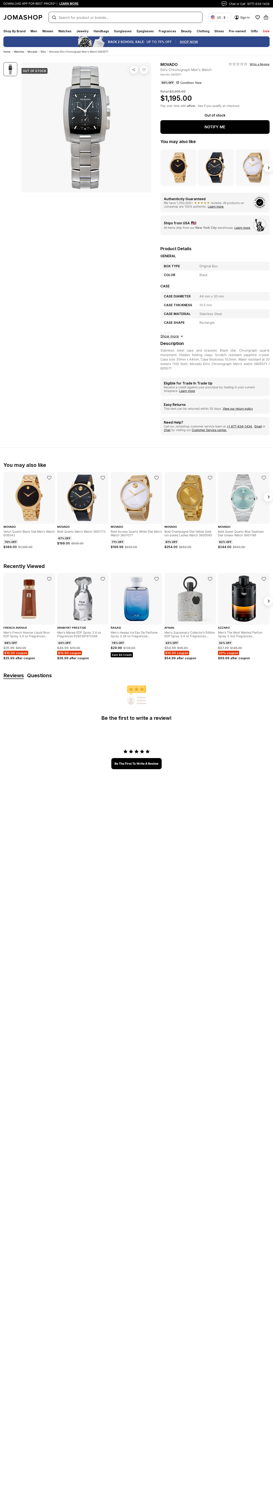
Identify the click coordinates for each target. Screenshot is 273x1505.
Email (258, 426)
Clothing (203, 31)
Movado (32, 51)
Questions (39, 676)
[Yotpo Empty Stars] (238, 64)
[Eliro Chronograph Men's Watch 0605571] (144, 70)
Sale (266, 31)
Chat (167, 430)
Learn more (216, 206)
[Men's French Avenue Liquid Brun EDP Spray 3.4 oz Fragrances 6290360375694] (49, 579)
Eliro (43, 51)
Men (33, 31)
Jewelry (82, 31)
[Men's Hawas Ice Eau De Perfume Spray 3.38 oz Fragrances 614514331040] (156, 579)
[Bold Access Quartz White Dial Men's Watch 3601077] (156, 478)
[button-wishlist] (257, 17)
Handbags (101, 31)
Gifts (254, 31)
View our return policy (238, 408)
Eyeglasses (145, 31)
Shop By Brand (14, 31)
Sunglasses (123, 31)
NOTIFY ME (215, 127)
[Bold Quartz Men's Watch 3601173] (103, 478)
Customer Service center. (209, 430)
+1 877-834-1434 (240, 426)
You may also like (178, 141)
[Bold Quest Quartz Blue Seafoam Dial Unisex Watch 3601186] (264, 478)
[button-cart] (266, 17)
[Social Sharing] (134, 70)
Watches (64, 31)
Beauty (186, 31)
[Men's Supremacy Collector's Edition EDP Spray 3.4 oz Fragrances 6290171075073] (210, 579)
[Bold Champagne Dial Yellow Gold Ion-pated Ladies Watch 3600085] (210, 478)
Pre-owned (237, 31)
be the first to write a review (136, 763)
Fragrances (167, 31)
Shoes (219, 31)
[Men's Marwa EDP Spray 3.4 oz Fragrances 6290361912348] (103, 579)
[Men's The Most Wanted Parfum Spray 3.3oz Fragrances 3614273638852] (264, 579)
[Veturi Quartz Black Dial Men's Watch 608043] (49, 478)
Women (47, 31)
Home (6, 51)
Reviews (13, 676)
